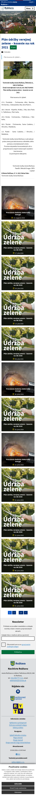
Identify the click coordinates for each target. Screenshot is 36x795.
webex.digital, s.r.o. (18, 762)
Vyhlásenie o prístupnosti (18, 723)
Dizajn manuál (18, 740)
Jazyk (31, 2)
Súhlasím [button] (18, 784)
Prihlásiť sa (18, 652)
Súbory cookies (18, 727)
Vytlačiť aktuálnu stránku (18, 735)
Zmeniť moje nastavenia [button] (18, 788)
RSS (18, 754)
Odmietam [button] (18, 792)
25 (21, 613)
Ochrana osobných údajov (18, 725)
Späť (14, 47)
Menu (28, 8)
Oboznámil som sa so (18, 645)
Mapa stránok (18, 738)
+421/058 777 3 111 (16, 678)
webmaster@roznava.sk (18, 680)
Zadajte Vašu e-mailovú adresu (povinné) (15, 635)
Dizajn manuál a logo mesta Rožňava (18, 742)
